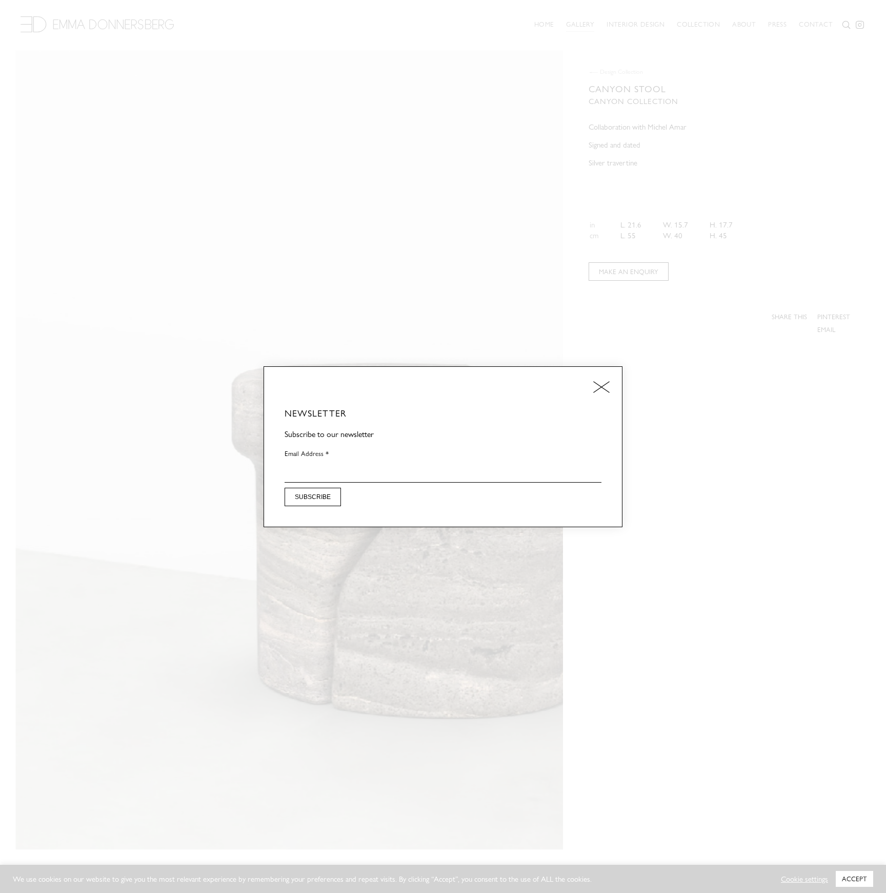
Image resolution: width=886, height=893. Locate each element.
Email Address (307, 453)
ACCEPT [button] (854, 879)
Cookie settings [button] (804, 879)
